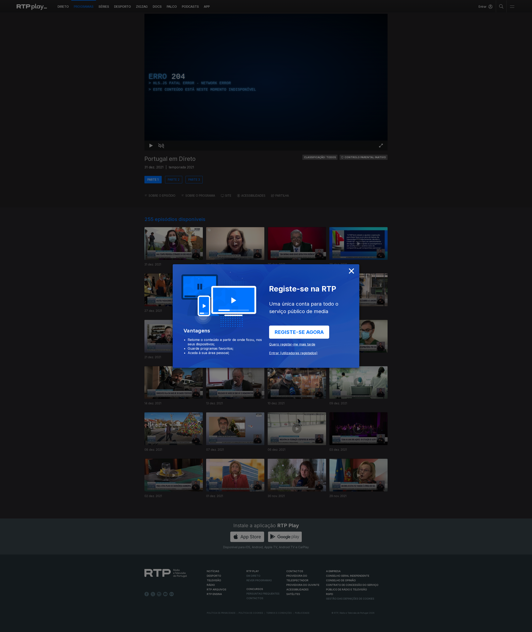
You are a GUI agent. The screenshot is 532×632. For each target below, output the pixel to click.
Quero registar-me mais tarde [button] (292, 344)
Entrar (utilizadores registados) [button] (293, 353)
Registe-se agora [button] (299, 332)
